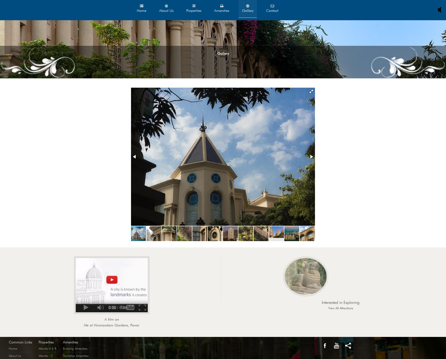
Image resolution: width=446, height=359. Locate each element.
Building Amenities (75, 348)
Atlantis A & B (47, 348)
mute (440, 10)
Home (13, 348)
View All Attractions (340, 308)
